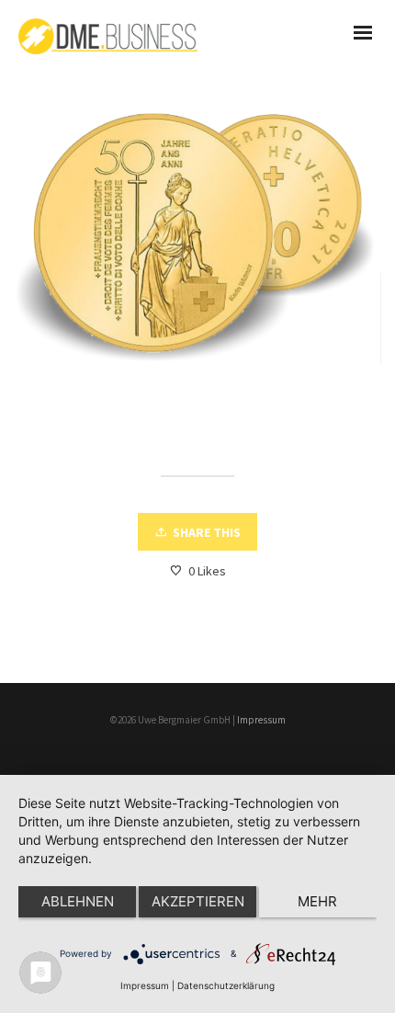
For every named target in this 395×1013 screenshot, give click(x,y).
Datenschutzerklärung (226, 985)
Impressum (261, 719)
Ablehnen (77, 901)
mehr (317, 901)
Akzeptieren (198, 901)
